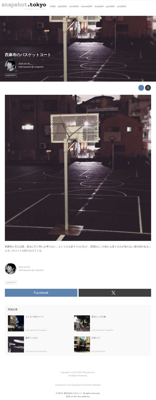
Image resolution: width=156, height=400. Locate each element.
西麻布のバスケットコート (28, 55)
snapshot (38, 67)
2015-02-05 (24, 64)
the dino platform (82, 396)
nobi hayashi (24, 67)
